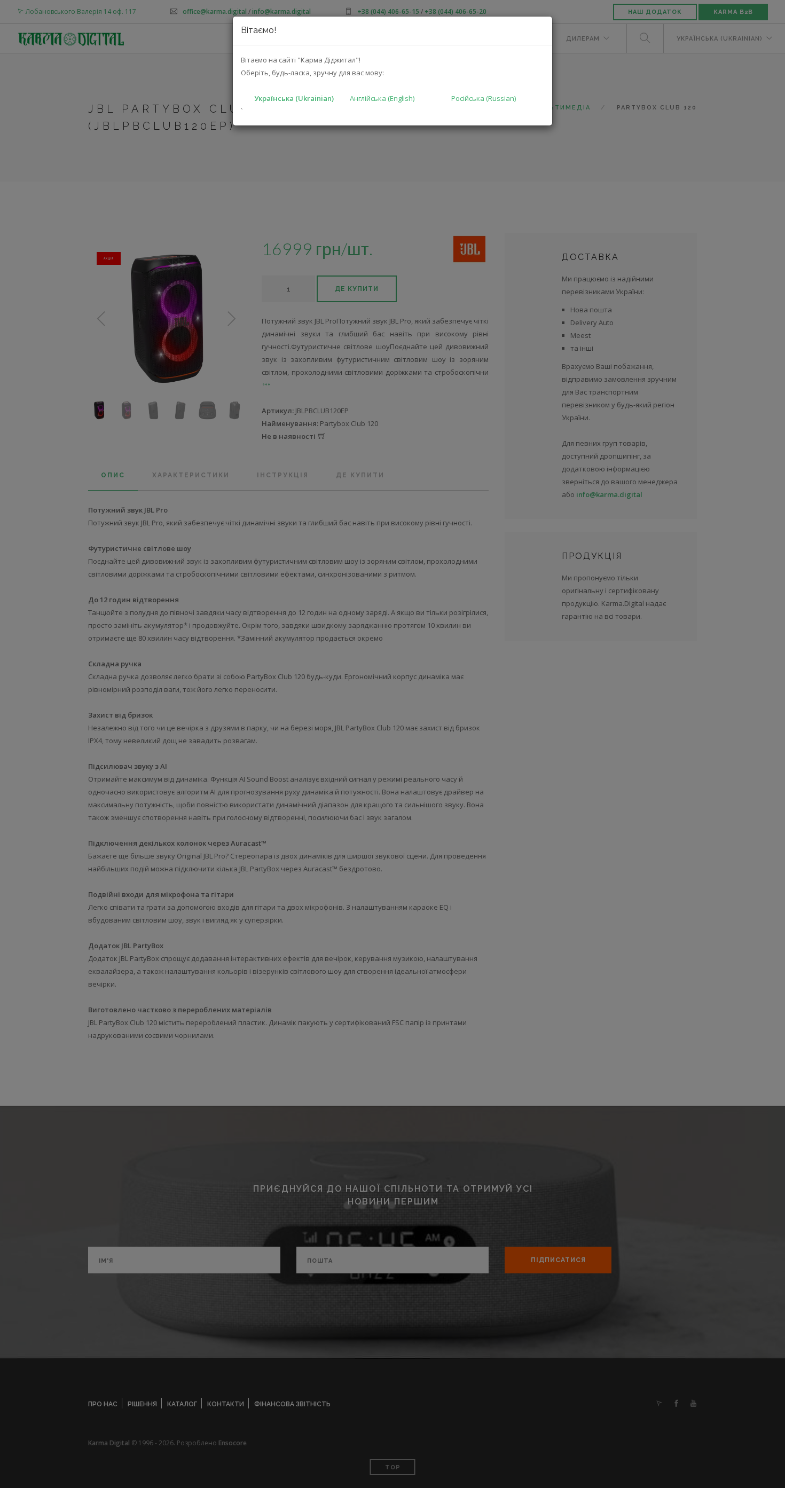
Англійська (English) (382, 98)
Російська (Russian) (483, 98)
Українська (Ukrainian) (294, 98)
